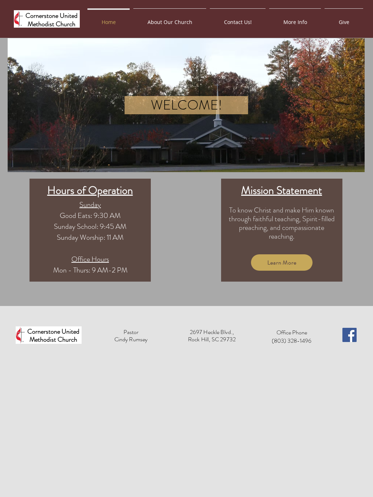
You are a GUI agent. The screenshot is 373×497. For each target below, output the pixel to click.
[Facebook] (349, 335)
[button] (295, 18)
